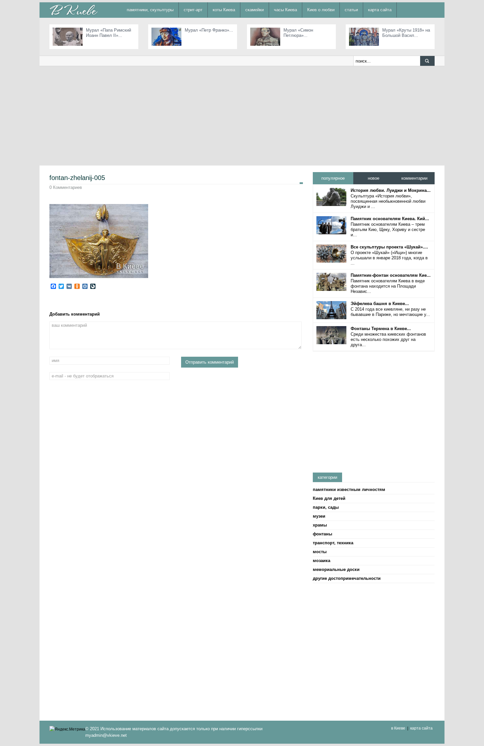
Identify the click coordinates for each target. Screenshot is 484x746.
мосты (320, 551)
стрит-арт (193, 9)
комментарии (414, 178)
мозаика (321, 560)
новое (373, 178)
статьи (351, 9)
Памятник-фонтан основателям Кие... (391, 275)
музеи (319, 516)
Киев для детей (329, 498)
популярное (333, 178)
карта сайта (379, 9)
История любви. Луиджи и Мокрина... (391, 190)
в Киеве (398, 728)
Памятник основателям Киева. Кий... (390, 218)
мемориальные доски (336, 569)
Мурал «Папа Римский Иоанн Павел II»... (108, 33)
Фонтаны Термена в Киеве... (381, 328)
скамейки (254, 9)
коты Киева (224, 9)
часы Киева (285, 9)
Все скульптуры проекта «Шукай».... (389, 246)
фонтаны (322, 533)
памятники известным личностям (349, 489)
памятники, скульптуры (150, 9)
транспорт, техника (333, 542)
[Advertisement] (242, 115)
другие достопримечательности (347, 578)
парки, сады (326, 507)
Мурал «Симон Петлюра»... (298, 33)
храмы (320, 525)
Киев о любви (321, 9)
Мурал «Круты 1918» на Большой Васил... (406, 33)
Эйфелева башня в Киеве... (380, 303)
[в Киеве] (73, 9)
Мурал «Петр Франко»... (209, 30)
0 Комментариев (65, 187)
